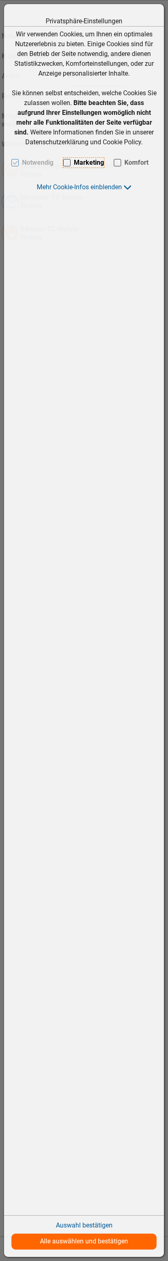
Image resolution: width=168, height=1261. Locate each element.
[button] (84, 187)
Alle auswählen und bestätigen (84, 1241)
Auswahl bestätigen (84, 1225)
